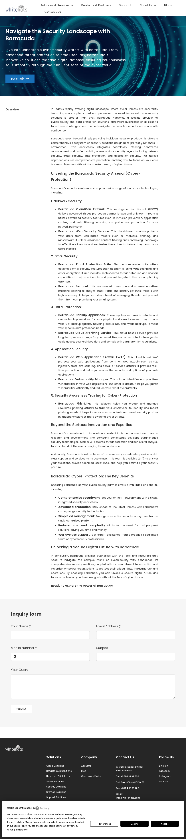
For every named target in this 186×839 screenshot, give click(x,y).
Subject (102, 648)
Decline (134, 824)
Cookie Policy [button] (19, 826)
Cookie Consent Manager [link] (19, 808)
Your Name (21, 626)
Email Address (108, 626)
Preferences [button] (22, 829)
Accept (165, 824)
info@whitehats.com (128, 797)
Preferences (104, 824)
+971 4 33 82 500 (130, 776)
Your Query (19, 670)
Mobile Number (24, 648)
